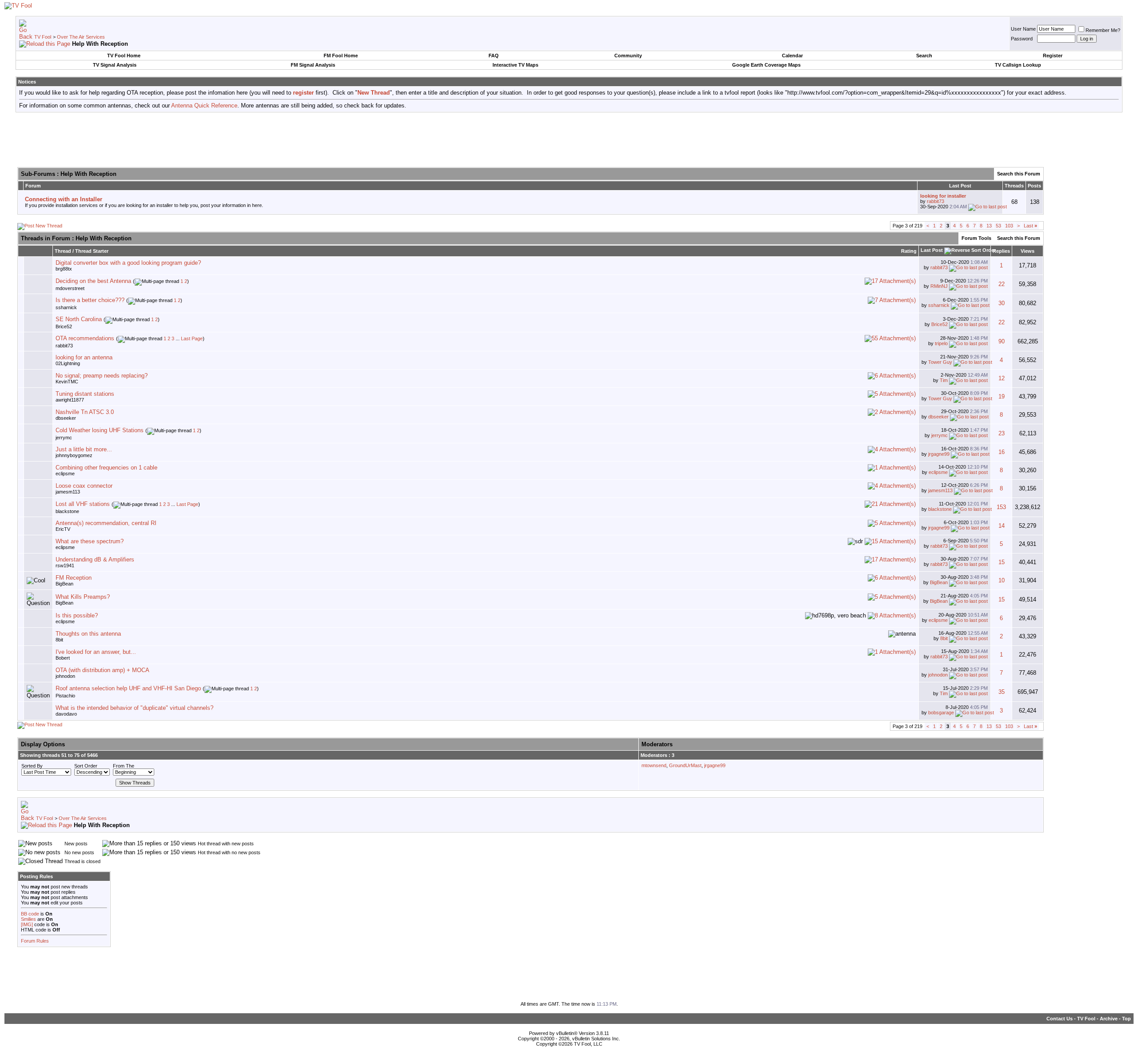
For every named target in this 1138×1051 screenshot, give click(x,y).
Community (628, 55)
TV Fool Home (123, 55)
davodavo (66, 714)
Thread (63, 251)
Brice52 (64, 326)
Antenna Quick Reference (204, 105)
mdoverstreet (70, 288)
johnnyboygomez (74, 455)
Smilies (28, 919)
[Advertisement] (569, 139)
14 (1001, 525)
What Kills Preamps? (83, 596)
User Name (1023, 29)
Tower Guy (940, 362)
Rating (909, 251)
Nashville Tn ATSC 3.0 (85, 412)
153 (1001, 507)
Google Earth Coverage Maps (766, 65)
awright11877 (70, 399)
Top (1126, 1018)
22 (1001, 284)
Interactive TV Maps (515, 65)
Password (1022, 38)
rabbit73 (935, 201)
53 (998, 225)
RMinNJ (939, 286)
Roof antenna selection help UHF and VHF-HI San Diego (128, 688)
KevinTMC (67, 381)
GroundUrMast (685, 765)
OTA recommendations (85, 338)
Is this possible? (77, 615)
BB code (30, 913)
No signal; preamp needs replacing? (102, 375)
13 (989, 225)
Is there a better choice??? (90, 300)
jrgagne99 (939, 454)
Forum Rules (35, 941)
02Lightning (68, 363)
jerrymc (64, 437)
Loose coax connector (84, 485)
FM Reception (74, 577)
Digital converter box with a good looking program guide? (128, 262)
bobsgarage (941, 712)
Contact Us (1059, 1018)
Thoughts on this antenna (88, 633)
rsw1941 (65, 565)
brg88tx (64, 268)
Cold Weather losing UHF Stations (100, 430)
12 (1001, 378)
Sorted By (32, 765)
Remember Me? (1103, 30)
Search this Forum (1018, 173)
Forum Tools (976, 238)
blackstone (67, 511)
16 (1001, 452)
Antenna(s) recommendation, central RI (106, 523)
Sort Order (85, 765)
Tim (944, 380)
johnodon (65, 676)
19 (1001, 396)
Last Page (192, 338)
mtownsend (653, 765)
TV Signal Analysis (114, 65)
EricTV (63, 529)
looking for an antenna (84, 357)
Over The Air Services (81, 37)
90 (1001, 341)
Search (924, 55)
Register (1052, 55)
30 (1001, 303)
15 (1001, 562)
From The (123, 765)
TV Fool (42, 37)
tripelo (941, 343)
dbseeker (66, 418)
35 (1001, 692)
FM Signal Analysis (313, 65)
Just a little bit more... (84, 449)
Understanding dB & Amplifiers (95, 559)
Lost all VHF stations (83, 504)
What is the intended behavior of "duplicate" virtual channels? (134, 708)
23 (1001, 433)
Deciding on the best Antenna (93, 281)
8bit (59, 639)
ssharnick (66, 307)
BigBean (64, 583)
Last (1030, 225)
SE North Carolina (79, 319)
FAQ (494, 55)
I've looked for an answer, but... (96, 652)
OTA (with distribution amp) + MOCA (102, 670)
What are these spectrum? (90, 541)
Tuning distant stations (85, 393)
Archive (1109, 1018)
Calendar (792, 55)
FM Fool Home (341, 55)
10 (1001, 580)
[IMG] (27, 924)
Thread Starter (91, 251)
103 (1009, 225)
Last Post (932, 250)
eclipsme (65, 473)
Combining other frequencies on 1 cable (106, 467)
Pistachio (65, 695)
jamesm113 (68, 491)
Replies (1001, 251)
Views (1027, 251)
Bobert (63, 658)
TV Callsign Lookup (1018, 65)
